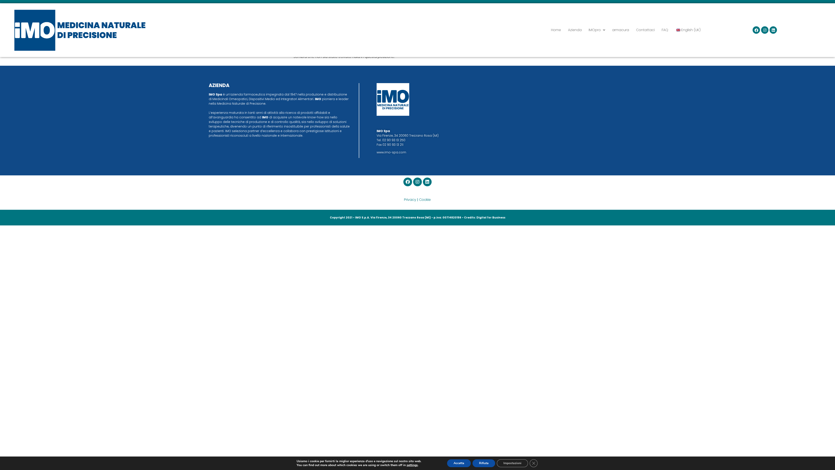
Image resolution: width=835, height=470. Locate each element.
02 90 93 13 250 (393, 140)
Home (556, 29)
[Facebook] (756, 30)
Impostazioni (512, 463)
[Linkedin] (773, 30)
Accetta (459, 463)
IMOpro (595, 29)
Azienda (575, 29)
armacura (620, 29)
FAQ (665, 29)
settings (412, 465)
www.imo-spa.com (391, 152)
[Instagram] (764, 30)
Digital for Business (490, 217)
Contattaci (645, 29)
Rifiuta (484, 463)
